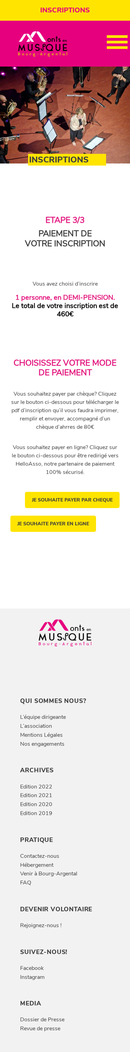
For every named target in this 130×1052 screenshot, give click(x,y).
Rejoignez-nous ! (41, 925)
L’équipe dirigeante (43, 717)
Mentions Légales (41, 735)
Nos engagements (42, 744)
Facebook (32, 968)
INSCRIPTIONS (65, 10)
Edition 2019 (36, 813)
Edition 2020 (36, 804)
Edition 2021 (36, 795)
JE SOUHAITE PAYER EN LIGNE (53, 523)
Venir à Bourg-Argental (48, 873)
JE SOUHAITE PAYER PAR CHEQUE (72, 500)
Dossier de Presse (42, 1019)
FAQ (25, 882)
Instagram (32, 977)
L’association (36, 726)
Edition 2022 (36, 787)
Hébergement (36, 865)
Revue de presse (40, 1028)
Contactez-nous (39, 856)
